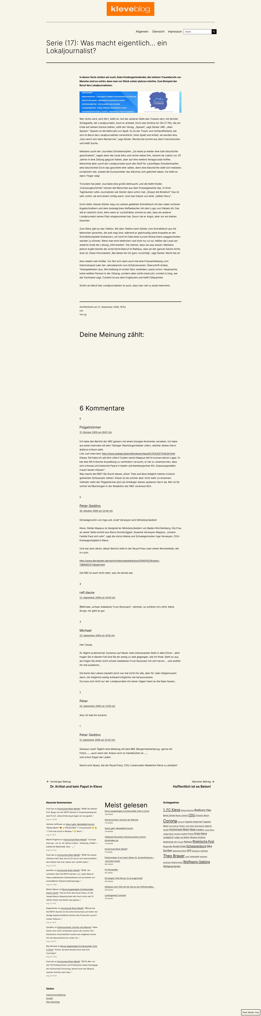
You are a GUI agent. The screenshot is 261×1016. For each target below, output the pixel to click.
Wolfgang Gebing (196, 862)
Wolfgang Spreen (172, 866)
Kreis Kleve (200, 833)
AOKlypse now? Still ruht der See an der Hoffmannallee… (130, 887)
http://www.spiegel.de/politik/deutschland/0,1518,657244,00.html (138, 453)
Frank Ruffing (173, 826)
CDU (191, 815)
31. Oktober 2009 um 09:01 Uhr (96, 432)
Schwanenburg (196, 846)
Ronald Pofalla (179, 846)
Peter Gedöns (90, 506)
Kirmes (191, 834)
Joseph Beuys (209, 830)
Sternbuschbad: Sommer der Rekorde (74, 927)
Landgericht (168, 837)
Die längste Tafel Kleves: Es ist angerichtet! (124, 878)
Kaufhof (184, 834)
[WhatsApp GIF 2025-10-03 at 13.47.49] (130, 102)
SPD (189, 850)
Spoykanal (196, 851)
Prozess (180, 842)
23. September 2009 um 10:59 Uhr (97, 597)
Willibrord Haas (177, 862)
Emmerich (181, 822)
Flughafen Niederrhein (194, 822)
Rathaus (188, 841)
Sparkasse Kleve (179, 851)
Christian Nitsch (202, 815)
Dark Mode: (248, 1012)
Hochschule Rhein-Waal (182, 829)
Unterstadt (194, 856)
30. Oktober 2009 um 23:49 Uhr (96, 510)
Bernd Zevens (169, 815)
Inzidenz (200, 829)
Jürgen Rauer (168, 834)
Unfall (187, 857)
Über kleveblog (53, 1002)
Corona (170, 821)
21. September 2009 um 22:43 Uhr (97, 739)
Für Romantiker (111, 870)
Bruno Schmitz (182, 815)
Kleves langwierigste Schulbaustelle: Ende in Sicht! (127, 811)
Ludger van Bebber (182, 837)
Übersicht (158, 31)
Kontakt (49, 998)
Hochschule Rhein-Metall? (68, 809)
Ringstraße (167, 846)
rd (85, 314)
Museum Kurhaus (197, 837)
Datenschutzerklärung (56, 995)
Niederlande (168, 842)
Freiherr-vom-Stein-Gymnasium (191, 826)
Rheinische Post (203, 841)
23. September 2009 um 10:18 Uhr (97, 635)
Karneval (177, 834)
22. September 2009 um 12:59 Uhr (97, 706)
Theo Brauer (174, 856)
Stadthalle (204, 851)
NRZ (175, 842)
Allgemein (142, 31)
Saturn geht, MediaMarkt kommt (80, 824)
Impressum (175, 31)
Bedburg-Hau (202, 810)
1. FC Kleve (171, 810)
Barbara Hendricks (187, 810)
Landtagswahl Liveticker (115, 895)
